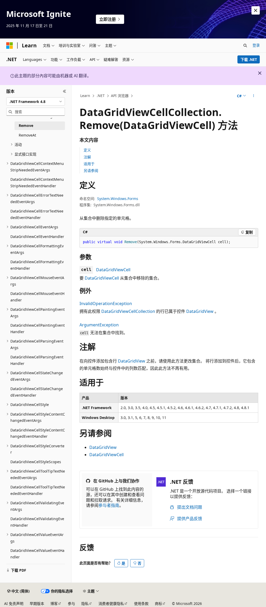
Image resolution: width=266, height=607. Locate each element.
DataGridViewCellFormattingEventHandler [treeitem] (37, 265)
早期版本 (37, 603)
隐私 (85, 603)
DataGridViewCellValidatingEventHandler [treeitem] (37, 522)
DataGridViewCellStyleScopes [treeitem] (35, 461)
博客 (54, 603)
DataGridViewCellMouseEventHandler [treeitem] (37, 296)
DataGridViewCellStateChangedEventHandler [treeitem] (36, 392)
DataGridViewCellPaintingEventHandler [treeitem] (37, 328)
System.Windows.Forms (117, 198)
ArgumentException (99, 325)
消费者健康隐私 (111, 603)
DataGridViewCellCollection (128, 311)
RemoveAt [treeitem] (27, 135)
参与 (71, 603)
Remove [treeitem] (26, 125)
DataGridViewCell (113, 270)
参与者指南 (108, 505)
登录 (256, 45)
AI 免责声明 (13, 603)
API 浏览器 (120, 95)
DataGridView (200, 311)
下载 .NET (249, 59)
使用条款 (141, 603)
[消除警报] (255, 10)
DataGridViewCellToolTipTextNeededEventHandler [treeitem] (37, 490)
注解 (87, 156)
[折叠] (64, 91)
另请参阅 (91, 170)
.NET (101, 95)
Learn (85, 95)
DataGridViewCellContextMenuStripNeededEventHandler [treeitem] (37, 182)
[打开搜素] (245, 45)
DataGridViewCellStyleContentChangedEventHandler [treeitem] (37, 433)
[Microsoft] (9, 45)
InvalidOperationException (105, 303)
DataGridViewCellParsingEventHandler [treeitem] (36, 360)
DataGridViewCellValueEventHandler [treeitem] (37, 553)
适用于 (89, 163)
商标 (158, 603)
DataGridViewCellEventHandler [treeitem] (37, 236)
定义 (87, 149)
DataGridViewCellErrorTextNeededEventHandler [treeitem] (36, 214)
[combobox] (35, 101)
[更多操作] (253, 96)
